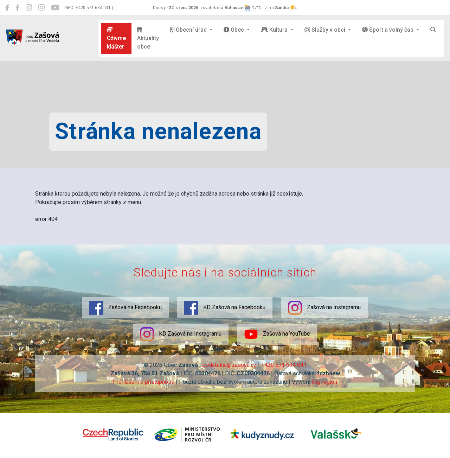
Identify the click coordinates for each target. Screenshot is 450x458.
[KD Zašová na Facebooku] (17, 8)
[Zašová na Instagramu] (29, 8)
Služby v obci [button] (328, 29)
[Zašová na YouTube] (55, 8)
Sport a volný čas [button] (391, 29)
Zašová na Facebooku (134, 307)
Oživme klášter (116, 42)
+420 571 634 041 (284, 365)
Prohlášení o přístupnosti (143, 382)
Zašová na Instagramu (333, 307)
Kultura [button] (278, 29)
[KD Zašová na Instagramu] (41, 8)
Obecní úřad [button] (191, 29)
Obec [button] (237, 29)
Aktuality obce (148, 42)
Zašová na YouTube (286, 334)
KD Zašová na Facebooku (233, 307)
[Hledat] (433, 30)
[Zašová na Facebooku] (7, 8)
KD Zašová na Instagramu (189, 334)
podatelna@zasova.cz (229, 365)
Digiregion (324, 382)
